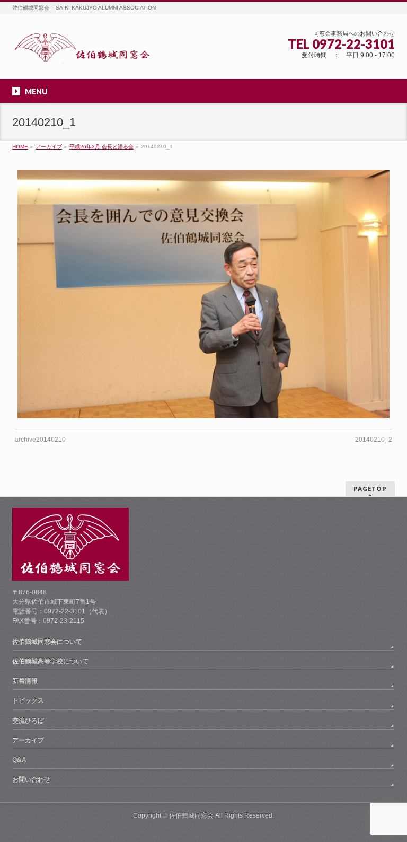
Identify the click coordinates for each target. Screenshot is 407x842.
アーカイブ (28, 740)
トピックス (28, 700)
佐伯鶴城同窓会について (47, 641)
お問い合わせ (31, 779)
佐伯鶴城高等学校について (50, 661)
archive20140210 (40, 439)
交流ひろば (28, 720)
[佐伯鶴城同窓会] (82, 51)
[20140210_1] (203, 294)
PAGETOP (370, 488)
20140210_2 (373, 439)
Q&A (19, 760)
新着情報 (25, 681)
